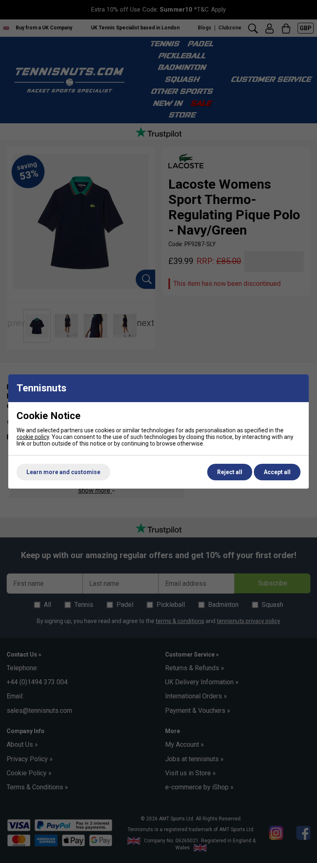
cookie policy (33, 437)
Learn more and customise (63, 472)
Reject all (229, 472)
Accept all (277, 472)
